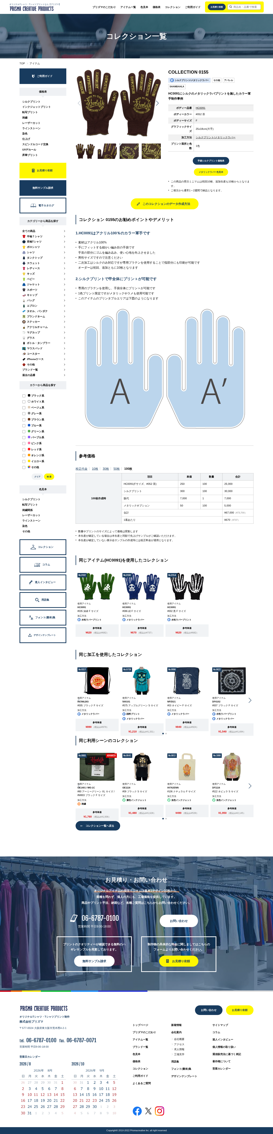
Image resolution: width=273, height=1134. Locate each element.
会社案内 (176, 1032)
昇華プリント (30, 154)
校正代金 (81, 468)
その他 (26, 531)
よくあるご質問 (142, 1083)
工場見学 (179, 1054)
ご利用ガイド (193, 7)
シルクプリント (31, 101)
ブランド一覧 (140, 1046)
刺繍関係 (27, 510)
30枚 (106, 468)
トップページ (140, 1025)
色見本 (144, 7)
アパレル (228, 80)
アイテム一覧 (128, 7)
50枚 (116, 468)
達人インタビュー (222, 1039)
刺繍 (24, 117)
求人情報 (179, 1049)
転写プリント (30, 112)
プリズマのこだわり (104, 7)
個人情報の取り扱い (224, 1046)
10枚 (95, 468)
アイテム (35, 63)
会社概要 (179, 1039)
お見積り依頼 (217, 7)
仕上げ (26, 138)
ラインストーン (31, 128)
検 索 (49, 477)
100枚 (128, 468)
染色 (24, 133)
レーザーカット (31, 122)
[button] (157, 103)
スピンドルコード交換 (35, 144)
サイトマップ (220, 1025)
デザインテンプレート (184, 1076)
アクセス (179, 1044)
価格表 (156, 7)
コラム (216, 1032)
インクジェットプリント (36, 106)
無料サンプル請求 (94, 961)
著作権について (221, 1061)
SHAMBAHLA (177, 86)
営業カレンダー (221, 1068)
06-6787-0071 (81, 1040)
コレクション (173, 7)
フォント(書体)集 (181, 1068)
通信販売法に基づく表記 (226, 1054)
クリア (37, 477)
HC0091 (200, 107)
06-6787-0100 (100, 918)
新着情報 (176, 1025)
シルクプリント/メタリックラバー (215, 137)
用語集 (175, 1061)
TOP (22, 63)
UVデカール (29, 149)
